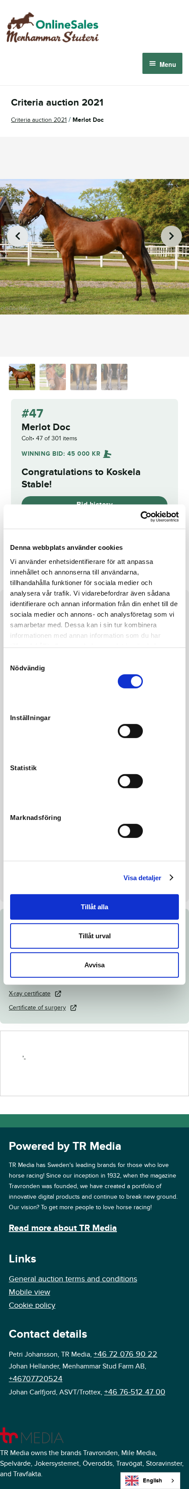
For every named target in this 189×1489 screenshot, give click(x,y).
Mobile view (29, 1292)
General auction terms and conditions (73, 1279)
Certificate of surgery (37, 1007)
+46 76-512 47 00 (134, 1392)
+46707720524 (35, 1378)
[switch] (130, 731)
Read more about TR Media (63, 1228)
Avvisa (94, 964)
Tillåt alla (94, 907)
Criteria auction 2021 (39, 120)
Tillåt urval (95, 936)
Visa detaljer (142, 877)
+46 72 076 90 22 (125, 1354)
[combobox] (150, 1480)
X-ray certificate (30, 993)
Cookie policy (32, 1305)
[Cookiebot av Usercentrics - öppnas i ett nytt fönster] (140, 516)
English (152, 1480)
